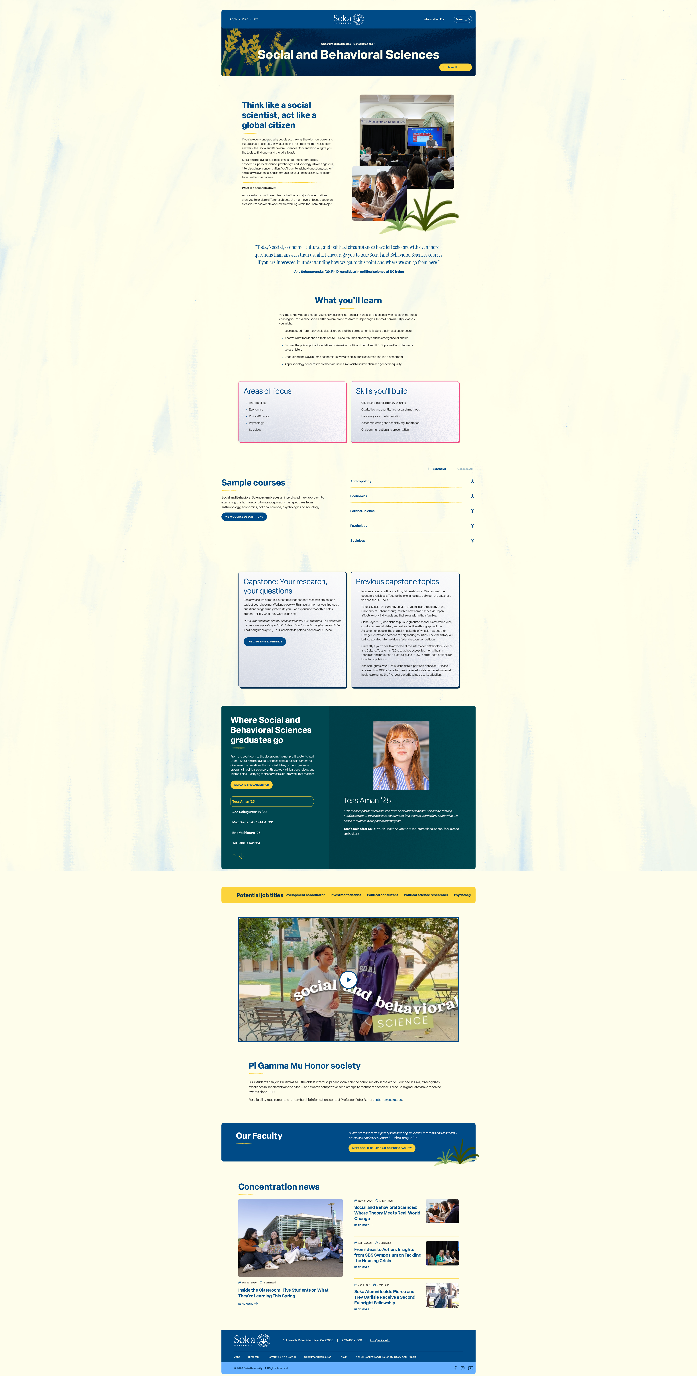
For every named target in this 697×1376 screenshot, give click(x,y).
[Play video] (348, 980)
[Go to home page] (349, 19)
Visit (245, 19)
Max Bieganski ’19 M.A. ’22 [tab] (252, 822)
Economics (358, 496)
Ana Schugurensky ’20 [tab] (249, 812)
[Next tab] (241, 856)
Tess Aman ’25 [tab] (243, 801)
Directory (254, 1357)
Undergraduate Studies (336, 43)
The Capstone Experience (264, 641)
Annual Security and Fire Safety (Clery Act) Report (386, 1357)
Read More (245, 1303)
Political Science (362, 511)
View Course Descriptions (244, 516)
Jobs (237, 1357)
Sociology (358, 540)
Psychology (358, 525)
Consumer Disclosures (317, 1357)
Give (255, 19)
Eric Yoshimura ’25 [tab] (246, 832)
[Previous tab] (234, 856)
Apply (233, 19)
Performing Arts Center (282, 1357)
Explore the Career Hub (251, 784)
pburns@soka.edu (389, 1100)
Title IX (343, 1357)
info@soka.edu (380, 1340)
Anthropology (360, 481)
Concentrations (363, 43)
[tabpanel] (401, 816)
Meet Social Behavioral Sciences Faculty (382, 1148)
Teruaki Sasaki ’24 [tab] (246, 843)
